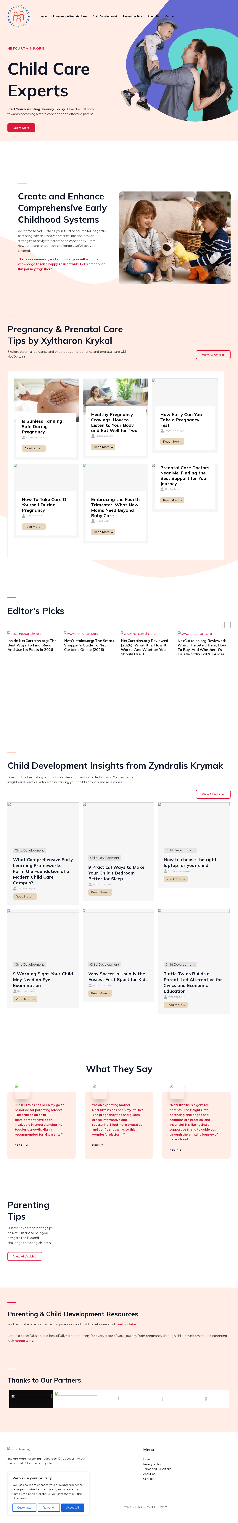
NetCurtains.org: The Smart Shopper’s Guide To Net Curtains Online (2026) (89, 645)
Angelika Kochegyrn (175, 430)
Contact (170, 16)
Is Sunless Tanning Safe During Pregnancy (42, 426)
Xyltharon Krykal (35, 437)
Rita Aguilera (102, 520)
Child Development (105, 16)
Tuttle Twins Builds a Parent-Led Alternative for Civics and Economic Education (193, 982)
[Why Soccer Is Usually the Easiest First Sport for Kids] (118, 932)
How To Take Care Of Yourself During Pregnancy (45, 505)
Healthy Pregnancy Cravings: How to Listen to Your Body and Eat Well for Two (114, 422)
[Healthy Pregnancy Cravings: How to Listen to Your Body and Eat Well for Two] (116, 397)
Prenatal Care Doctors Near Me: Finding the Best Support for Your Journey (184, 475)
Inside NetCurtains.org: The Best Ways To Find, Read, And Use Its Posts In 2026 (32, 645)
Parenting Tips (132, 16)
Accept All (72, 1507)
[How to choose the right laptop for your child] (194, 822)
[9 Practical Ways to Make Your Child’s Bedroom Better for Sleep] (118, 826)
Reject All (49, 1507)
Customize (24, 1507)
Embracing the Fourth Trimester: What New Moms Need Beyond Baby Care (115, 507)
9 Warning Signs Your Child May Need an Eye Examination (43, 979)
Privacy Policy (152, 1464)
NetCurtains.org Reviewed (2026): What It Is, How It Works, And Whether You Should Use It (144, 647)
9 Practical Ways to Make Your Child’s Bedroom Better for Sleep (116, 872)
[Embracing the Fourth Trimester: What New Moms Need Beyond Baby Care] (116, 482)
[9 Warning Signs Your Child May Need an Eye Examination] (43, 932)
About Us (153, 16)
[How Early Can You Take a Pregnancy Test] (185, 397)
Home (43, 16)
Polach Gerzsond (104, 435)
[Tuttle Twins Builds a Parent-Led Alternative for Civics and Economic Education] (194, 932)
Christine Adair (34, 515)
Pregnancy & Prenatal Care (70, 16)
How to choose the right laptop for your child (190, 862)
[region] (48, 1494)
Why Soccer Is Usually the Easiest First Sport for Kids (118, 976)
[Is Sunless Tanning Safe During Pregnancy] (46, 400)
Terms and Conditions (157, 1469)
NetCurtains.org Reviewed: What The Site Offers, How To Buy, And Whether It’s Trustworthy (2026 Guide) (202, 647)
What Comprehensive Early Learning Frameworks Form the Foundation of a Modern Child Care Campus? (43, 871)
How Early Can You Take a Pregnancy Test (181, 420)
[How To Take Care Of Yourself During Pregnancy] (46, 482)
